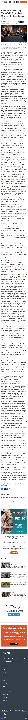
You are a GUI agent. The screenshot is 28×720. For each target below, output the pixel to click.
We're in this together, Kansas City (14, 629)
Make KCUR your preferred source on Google (14, 607)
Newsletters (5, 675)
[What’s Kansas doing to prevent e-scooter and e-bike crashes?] (5, 585)
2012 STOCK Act (5, 269)
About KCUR (5, 664)
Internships (5, 689)
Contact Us (5, 683)
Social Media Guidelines (7, 691)
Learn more (14, 552)
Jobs (4, 686)
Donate (24, 2)
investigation (8, 145)
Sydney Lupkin (6, 21)
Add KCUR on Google (14, 614)
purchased (20, 279)
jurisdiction (14, 243)
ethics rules (17, 191)
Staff (4, 680)
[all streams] (26, 718)
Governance (5, 697)
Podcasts (4, 672)
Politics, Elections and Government (18, 562)
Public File (5, 700)
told (4, 169)
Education (12, 592)
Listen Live (5, 666)
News (11, 572)
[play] (2, 718)
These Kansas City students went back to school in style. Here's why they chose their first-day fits (18, 596)
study (23, 215)
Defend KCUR (14, 644)
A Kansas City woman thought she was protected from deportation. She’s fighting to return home (18, 566)
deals (22, 249)
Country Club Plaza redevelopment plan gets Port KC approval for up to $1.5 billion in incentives (18, 576)
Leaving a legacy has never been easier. (14, 538)
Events (4, 677)
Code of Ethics (6, 694)
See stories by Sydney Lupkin (8, 501)
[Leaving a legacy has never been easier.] (14, 521)
